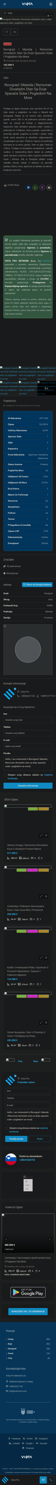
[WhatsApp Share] (35, 187)
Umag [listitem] (10, 1339)
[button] (6, 31)
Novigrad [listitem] (12, 1348)
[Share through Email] (49, 187)
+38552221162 (28, 696)
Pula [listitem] (10, 1358)
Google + (29, 1443)
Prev (20, 1061)
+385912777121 (47, 696)
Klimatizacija (12, 573)
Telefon (6, 727)
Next (35, 1061)
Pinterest (29, 1448)
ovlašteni (47, 261)
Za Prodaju (33, 809)
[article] (28, 1247)
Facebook (16, 1438)
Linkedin (16, 1443)
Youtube (43, 1443)
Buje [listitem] (10, 1344)
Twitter (29, 1438)
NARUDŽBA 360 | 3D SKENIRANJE (28, 1311)
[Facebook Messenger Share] (28, 187)
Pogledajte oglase (26, 1082)
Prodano (7, 44)
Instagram (43, 1438)
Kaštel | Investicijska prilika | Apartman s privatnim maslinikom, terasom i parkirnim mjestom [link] (27, 971)
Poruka (6, 753)
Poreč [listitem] (10, 1353)
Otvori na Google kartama (38, 584)
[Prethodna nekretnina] (10, 1061)
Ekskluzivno (32, 870)
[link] (28, 1233)
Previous (6, 1239)
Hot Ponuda (43, 809)
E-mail (6, 740)
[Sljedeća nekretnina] (45, 1061)
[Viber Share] (42, 187)
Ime (5, 714)
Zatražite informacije (28, 785)
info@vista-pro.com (18, 1391)
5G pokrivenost (14, 566)
